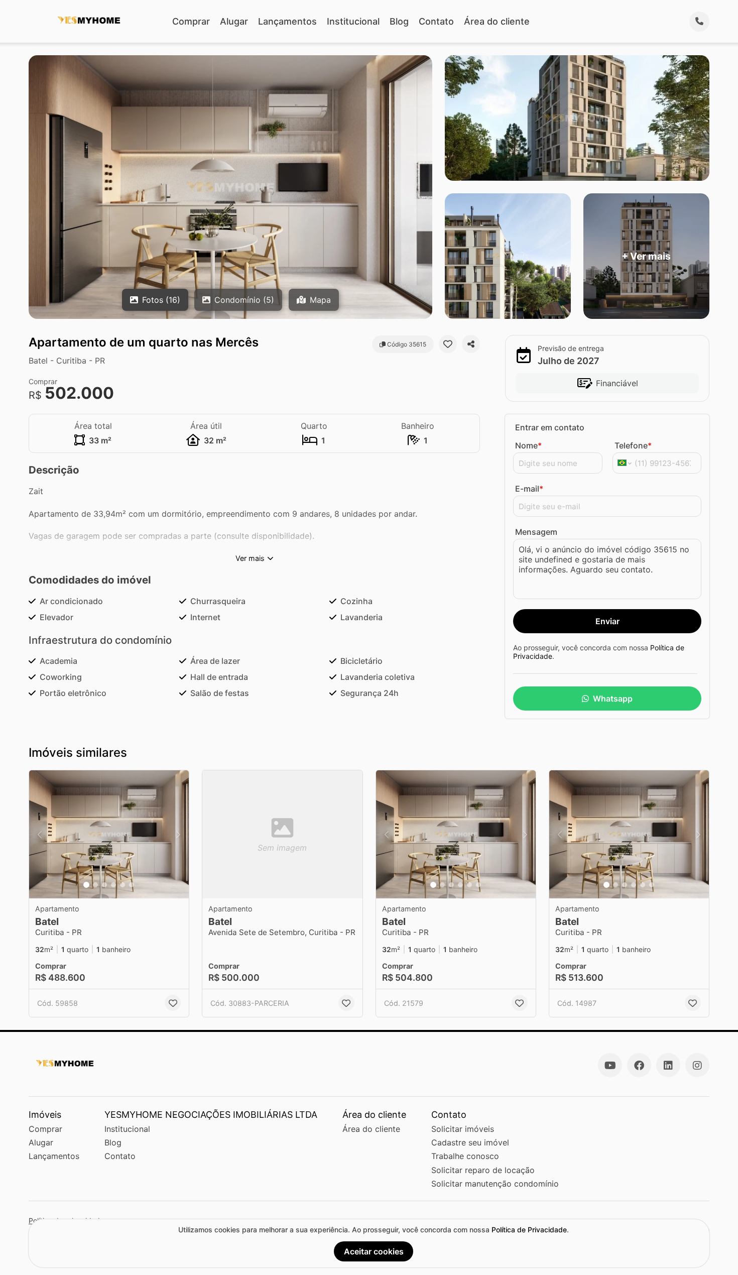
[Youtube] (610, 1065)
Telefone (633, 445)
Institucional (353, 21)
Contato (436, 21)
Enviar (607, 621)
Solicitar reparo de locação (483, 1170)
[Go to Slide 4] (113, 884)
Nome (528, 445)
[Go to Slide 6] (131, 884)
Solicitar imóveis (462, 1129)
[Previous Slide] (39, 834)
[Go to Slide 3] (104, 884)
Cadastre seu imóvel (470, 1142)
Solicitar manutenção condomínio (495, 1184)
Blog (399, 21)
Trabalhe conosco (465, 1156)
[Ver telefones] (699, 22)
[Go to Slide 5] (122, 884)
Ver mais (250, 558)
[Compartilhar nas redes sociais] (471, 344)
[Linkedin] (668, 1065)
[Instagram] (697, 1065)
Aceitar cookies (374, 1251)
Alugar (234, 21)
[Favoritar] (448, 344)
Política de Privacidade (529, 1229)
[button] (109, 834)
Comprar (191, 21)
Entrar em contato (549, 427)
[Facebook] (639, 1065)
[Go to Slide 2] (95, 884)
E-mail (529, 489)
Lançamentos (287, 21)
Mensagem (536, 532)
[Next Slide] (178, 834)
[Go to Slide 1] (86, 885)
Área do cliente (497, 21)
